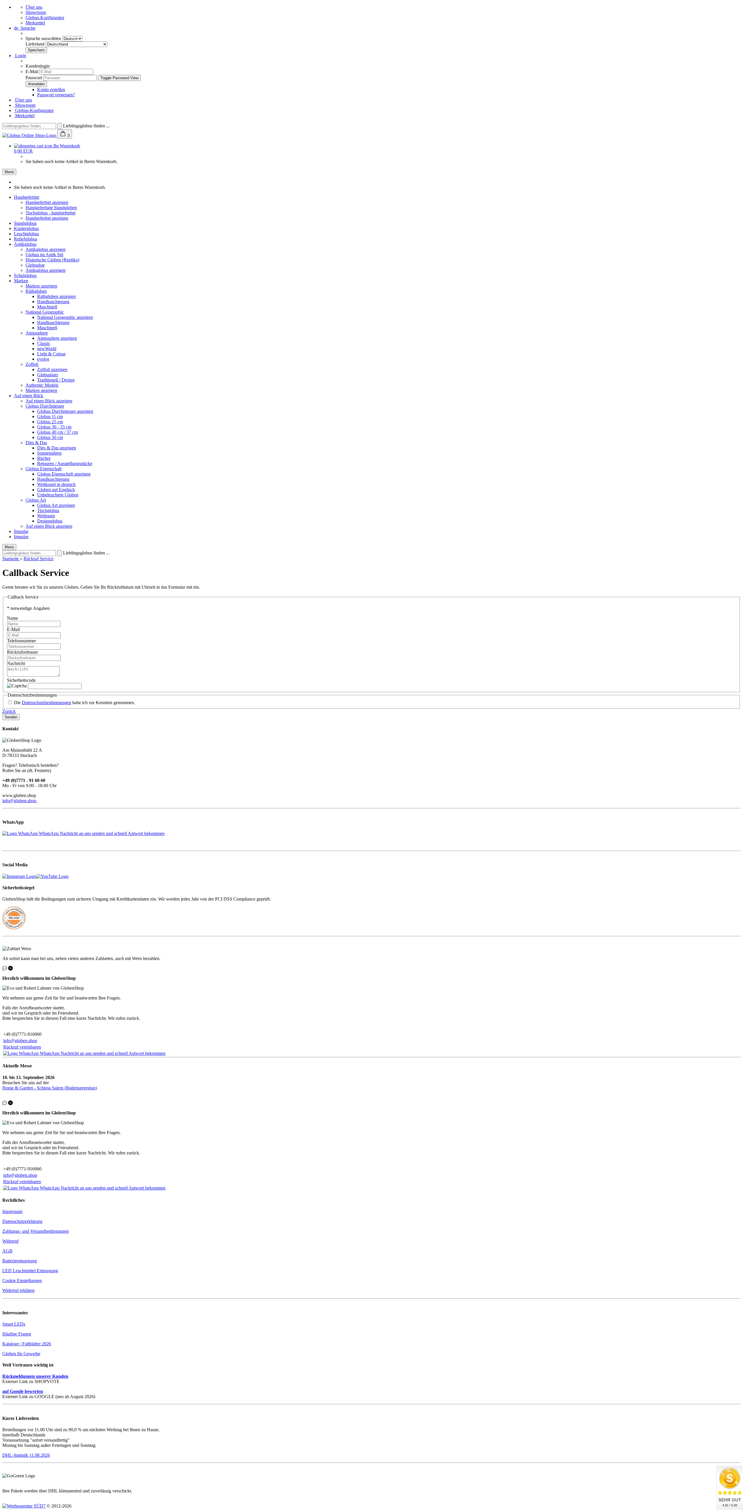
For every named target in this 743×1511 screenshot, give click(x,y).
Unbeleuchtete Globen (57, 494)
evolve (43, 359)
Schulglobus (25, 275)
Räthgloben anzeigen (56, 296)
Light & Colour (51, 353)
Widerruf (10, 1241)
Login (20, 55)
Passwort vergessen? (56, 94)
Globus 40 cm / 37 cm (57, 432)
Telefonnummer (21, 640)
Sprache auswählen (44, 38)
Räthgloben (36, 291)
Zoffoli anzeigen (52, 369)
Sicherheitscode (21, 680)
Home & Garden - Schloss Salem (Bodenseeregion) (49, 1087)
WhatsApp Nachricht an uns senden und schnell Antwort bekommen (102, 833)
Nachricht (16, 663)
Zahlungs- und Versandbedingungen (35, 1231)
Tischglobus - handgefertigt (50, 212)
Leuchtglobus (26, 233)
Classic (43, 343)
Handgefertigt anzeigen (47, 202)
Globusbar (35, 265)
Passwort (34, 77)
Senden (11, 717)
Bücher (44, 458)
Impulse (21, 531)
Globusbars (47, 374)
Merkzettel (35, 22)
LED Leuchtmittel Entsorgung (30, 1270)
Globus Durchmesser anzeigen (65, 411)
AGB (7, 1250)
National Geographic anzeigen (65, 317)
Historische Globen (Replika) (52, 259)
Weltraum (46, 515)
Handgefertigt (26, 197)
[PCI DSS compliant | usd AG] (14, 928)
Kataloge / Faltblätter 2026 (26, 1343)
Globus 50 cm (50, 437)
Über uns (34, 7)
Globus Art (36, 500)
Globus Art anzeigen (56, 505)
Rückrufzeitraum (22, 652)
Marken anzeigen (41, 285)
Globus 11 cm (50, 416)
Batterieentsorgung (19, 1260)
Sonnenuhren (49, 453)
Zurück (9, 711)
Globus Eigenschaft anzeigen (64, 473)
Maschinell (47, 306)
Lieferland (36, 43)
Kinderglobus (26, 228)
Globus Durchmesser (45, 406)
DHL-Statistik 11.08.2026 (26, 1455)
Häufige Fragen (16, 1333)
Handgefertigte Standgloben (51, 207)
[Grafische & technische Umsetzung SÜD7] (24, 1505)
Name (12, 618)
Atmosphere (37, 332)
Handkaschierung (53, 301)
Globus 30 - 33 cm (54, 426)
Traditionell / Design (56, 379)
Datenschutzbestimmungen (46, 702)
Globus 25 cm (50, 421)
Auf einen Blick (28, 395)
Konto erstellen (51, 89)
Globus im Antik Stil (44, 254)
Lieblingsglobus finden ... (86, 125)
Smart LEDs (13, 1324)
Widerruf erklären (18, 1290)
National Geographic (45, 312)
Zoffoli (32, 364)
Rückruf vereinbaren (22, 1046)
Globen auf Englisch (56, 489)
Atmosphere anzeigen (57, 338)
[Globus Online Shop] (29, 135)
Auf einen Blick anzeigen (49, 400)
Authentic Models (42, 385)
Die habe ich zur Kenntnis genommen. (74, 702)
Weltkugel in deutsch (56, 484)
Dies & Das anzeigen (56, 447)
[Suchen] (59, 126)
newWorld (46, 348)
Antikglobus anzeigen (46, 249)
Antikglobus (25, 244)
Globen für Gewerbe (21, 1353)
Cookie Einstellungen (22, 1280)
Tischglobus (48, 510)
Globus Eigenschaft (44, 468)
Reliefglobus (25, 238)
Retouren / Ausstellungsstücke (64, 463)
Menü (9, 172)
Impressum (12, 1211)
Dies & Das (36, 442)
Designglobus (49, 520)
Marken (21, 280)
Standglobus (25, 223)
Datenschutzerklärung (22, 1221)
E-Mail (32, 71)
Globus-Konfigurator (45, 17)
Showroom (36, 12)
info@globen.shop (19, 800)
